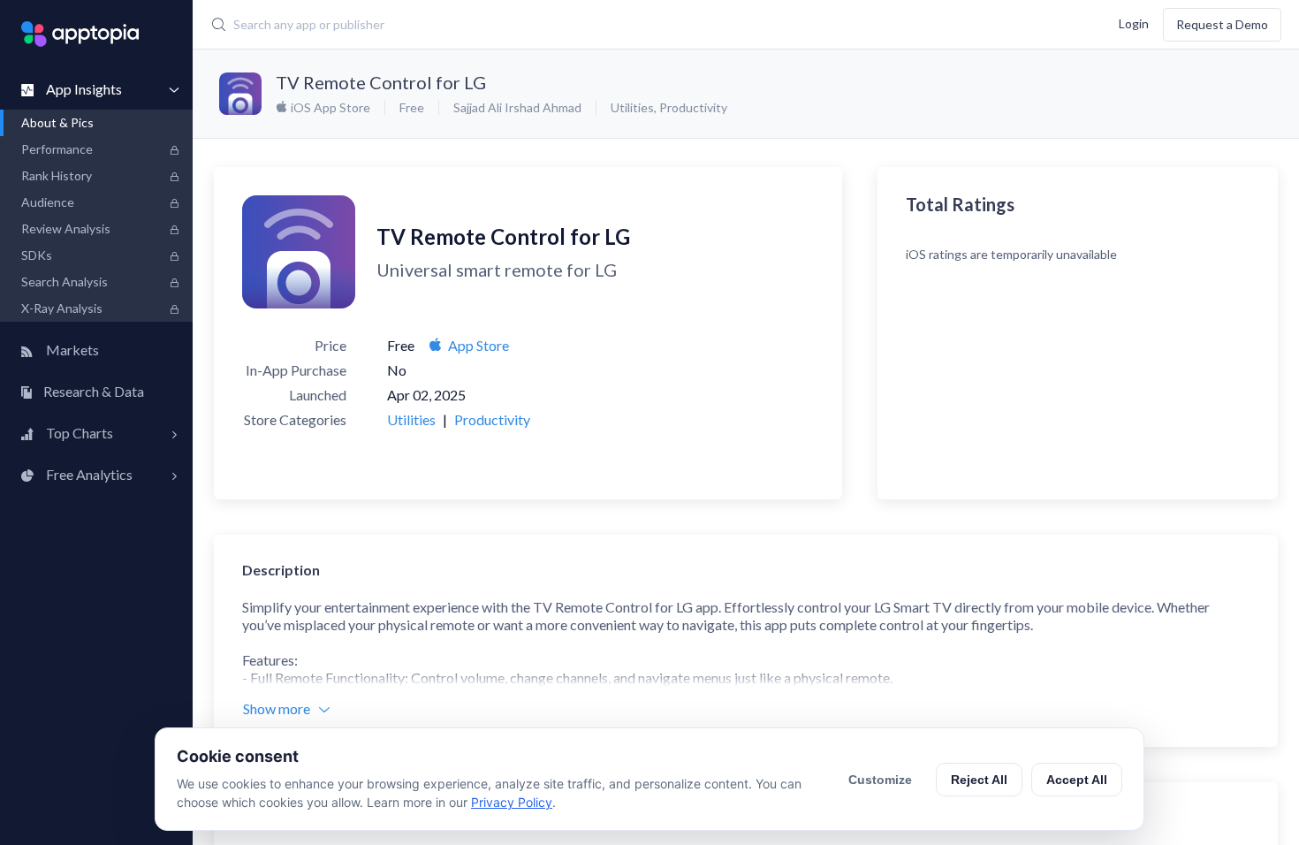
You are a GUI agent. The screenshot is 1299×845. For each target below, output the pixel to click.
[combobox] (548, 24)
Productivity (693, 107)
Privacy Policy (511, 802)
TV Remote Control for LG (381, 82)
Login (1134, 22)
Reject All (979, 780)
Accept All (1076, 780)
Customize (880, 780)
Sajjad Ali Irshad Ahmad (517, 107)
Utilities (632, 107)
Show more (276, 708)
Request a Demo (1222, 24)
